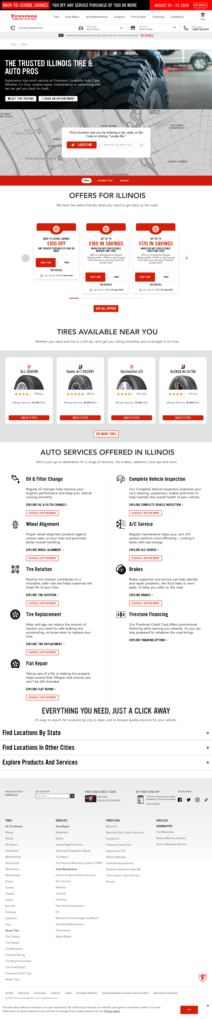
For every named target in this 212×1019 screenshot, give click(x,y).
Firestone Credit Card (118, 845)
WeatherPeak (13, 857)
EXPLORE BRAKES (140, 595)
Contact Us (112, 839)
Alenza (9, 832)
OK (189, 1010)
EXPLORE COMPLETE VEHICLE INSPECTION (155, 505)
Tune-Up (61, 893)
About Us (111, 826)
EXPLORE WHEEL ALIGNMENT (43, 550)
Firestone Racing (15, 955)
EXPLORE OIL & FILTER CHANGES (46, 505)
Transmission (63, 930)
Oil (57, 912)
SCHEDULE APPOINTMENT (42, 513)
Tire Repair (62, 857)
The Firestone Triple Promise (122, 875)
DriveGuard (12, 863)
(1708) (144, 394)
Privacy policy (112, 1011)
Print (67, 262)
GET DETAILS (147, 35)
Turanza (9, 887)
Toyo (8, 924)
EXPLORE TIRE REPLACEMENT (44, 644)
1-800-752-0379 (200, 29)
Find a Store (141, 145)
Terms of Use (23, 993)
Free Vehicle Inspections (70, 906)
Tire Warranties (14, 949)
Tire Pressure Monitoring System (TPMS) (79, 863)
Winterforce (12, 869)
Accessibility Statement (86, 993)
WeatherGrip (12, 875)
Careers (68, 993)
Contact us (11, 795)
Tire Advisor (12, 943)
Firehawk (10, 912)
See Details (56, 270)
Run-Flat (10, 906)
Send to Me (46, 262)
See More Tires (106, 434)
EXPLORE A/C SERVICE (143, 550)
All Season (11, 845)
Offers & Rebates (116, 857)
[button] (56, 17)
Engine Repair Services (69, 845)
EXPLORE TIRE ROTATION (41, 595)
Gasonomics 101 (116, 851)
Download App (153, 804)
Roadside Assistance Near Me (123, 869)
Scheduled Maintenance (70, 924)
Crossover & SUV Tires (18, 973)
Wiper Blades (63, 936)
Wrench (110, 882)
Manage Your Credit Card (109, 800)
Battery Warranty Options (171, 838)
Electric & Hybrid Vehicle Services (75, 875)
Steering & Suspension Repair (73, 851)
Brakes (59, 838)
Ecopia (9, 881)
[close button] (208, 1005)
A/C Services (63, 881)
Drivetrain (61, 900)
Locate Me (85, 144)
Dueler (9, 900)
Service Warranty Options (171, 844)
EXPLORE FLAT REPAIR (39, 689)
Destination (12, 851)
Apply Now (103, 797)
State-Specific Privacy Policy (165, 993)
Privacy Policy (40, 993)
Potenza (10, 894)
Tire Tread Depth (15, 967)
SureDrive (11, 918)
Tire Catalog (12, 936)
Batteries (61, 887)
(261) (41, 394)
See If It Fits (29, 418)
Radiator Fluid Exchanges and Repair (77, 918)
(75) (92, 394)
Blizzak (9, 838)
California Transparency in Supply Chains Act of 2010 (125, 993)
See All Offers (106, 308)
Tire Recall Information (18, 961)
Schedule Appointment (119, 863)
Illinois (24, 44)
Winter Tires (12, 979)
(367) (195, 394)
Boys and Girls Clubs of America (125, 832)
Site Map (9, 993)
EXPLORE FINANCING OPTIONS (147, 640)
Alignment (62, 832)
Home (13, 44)
